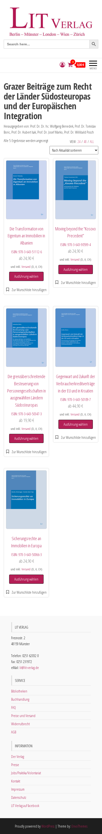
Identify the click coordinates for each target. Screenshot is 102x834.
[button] (26, 290)
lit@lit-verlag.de (29, 667)
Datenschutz (18, 797)
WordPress (47, 826)
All (92, 141)
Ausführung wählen (26, 276)
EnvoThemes (79, 826)
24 (78, 141)
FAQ (13, 707)
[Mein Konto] (62, 65)
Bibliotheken (19, 691)
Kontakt (15, 780)
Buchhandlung (20, 699)
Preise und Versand (23, 715)
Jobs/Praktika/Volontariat (26, 772)
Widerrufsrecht (20, 723)
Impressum (18, 789)
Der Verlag (17, 756)
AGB (13, 731)
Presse (15, 764)
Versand (26, 266)
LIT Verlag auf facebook (25, 805)
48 (85, 141)
